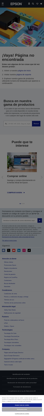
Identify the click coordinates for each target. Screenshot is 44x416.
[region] (22, 405)
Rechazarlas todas (22, 409)
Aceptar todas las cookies (22, 405)
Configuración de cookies (22, 413)
